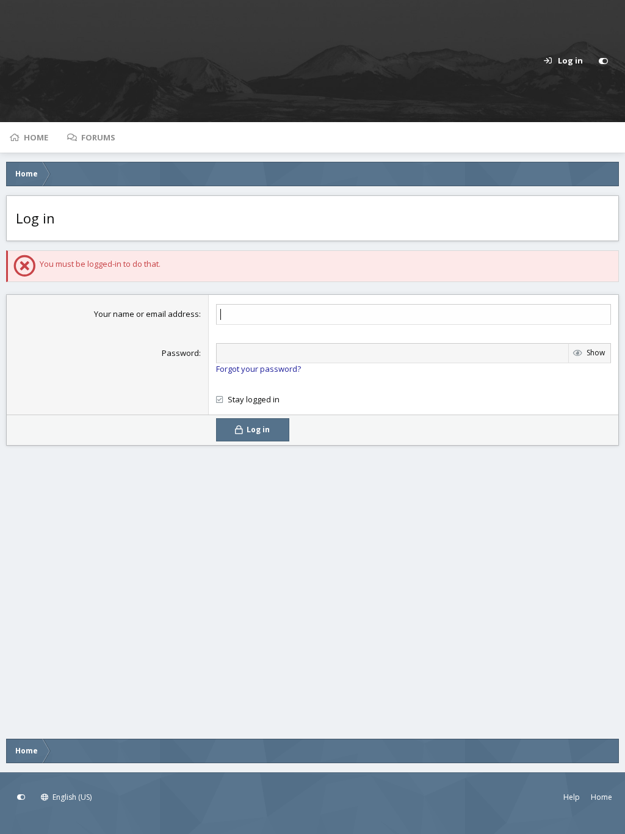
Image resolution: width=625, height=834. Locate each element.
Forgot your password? (258, 368)
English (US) (71, 797)
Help (571, 797)
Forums (98, 137)
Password (180, 352)
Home (36, 137)
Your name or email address (146, 313)
